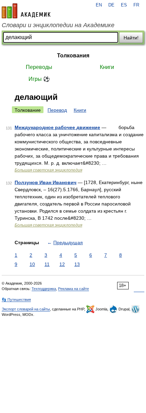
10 (32, 264)
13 (77, 264)
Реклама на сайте (73, 289)
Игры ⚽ (39, 79)
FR (136, 5)
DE (111, 5)
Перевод (57, 110)
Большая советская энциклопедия (48, 170)
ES (124, 5)
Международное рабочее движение (57, 127)
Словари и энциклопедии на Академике (58, 25)
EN (99, 5)
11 (47, 264)
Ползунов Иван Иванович (45, 182)
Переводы (39, 67)
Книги (107, 67)
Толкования (73, 55)
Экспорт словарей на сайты (26, 309)
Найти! (131, 37)
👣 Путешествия (16, 300)
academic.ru (26, 10)
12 (62, 264)
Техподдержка (44, 289)
